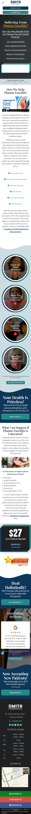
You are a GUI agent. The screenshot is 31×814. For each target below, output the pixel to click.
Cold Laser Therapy (16, 185)
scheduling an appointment (19, 516)
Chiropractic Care (16, 173)
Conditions (20, 81)
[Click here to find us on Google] (18, 725)
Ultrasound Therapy (16, 198)
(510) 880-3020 (15, 12)
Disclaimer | (25, 811)
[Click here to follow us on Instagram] (12, 725)
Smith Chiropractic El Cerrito (9, 81)
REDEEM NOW (15, 544)
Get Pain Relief (15, 602)
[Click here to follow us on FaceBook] (10, 725)
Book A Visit (15, 417)
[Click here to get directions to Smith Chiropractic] (15, 777)
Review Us (16, 794)
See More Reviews (15, 658)
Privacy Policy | (19, 811)
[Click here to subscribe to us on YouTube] (15, 725)
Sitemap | (4, 811)
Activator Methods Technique (16, 179)
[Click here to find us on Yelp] (21, 725)
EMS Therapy (16, 191)
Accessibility (4, 812)
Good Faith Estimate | (11, 811)
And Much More (16, 204)
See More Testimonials (15, 382)
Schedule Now (15, 8)
